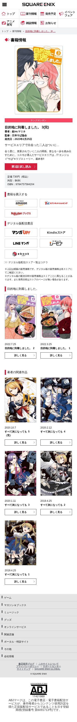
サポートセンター (52, 666)
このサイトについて (48, 664)
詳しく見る (20, 355)
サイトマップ (23, 669)
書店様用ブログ (26, 664)
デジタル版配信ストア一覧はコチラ (28, 262)
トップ (5, 31)
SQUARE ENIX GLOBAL (47, 669)
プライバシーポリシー (27, 666)
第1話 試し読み (21, 166)
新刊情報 (16, 31)
